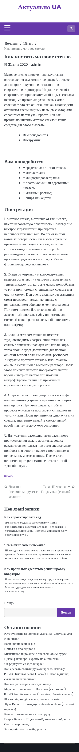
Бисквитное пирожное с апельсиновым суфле (35, 653)
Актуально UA (39, 7)
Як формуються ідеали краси (24, 664)
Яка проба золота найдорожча (25, 729)
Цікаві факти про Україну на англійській (31, 659)
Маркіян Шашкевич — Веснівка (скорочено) (35, 689)
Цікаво (8, 476)
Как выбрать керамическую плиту (27, 684)
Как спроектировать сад (22, 517)
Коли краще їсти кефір (19, 643)
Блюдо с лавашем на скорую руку (27, 714)
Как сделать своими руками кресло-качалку (34, 669)
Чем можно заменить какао (24, 545)
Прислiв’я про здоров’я (19, 648)
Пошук (9, 603)
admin (36, 64)
